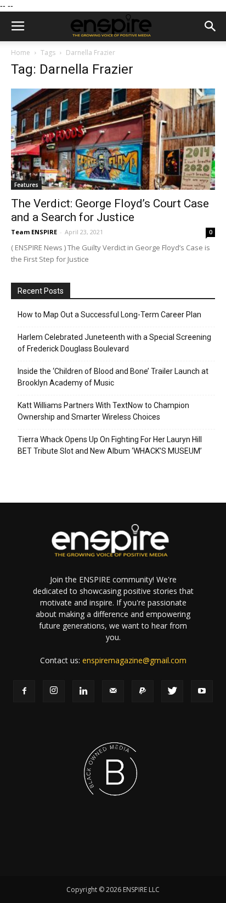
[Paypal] (143, 691)
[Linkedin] (83, 691)
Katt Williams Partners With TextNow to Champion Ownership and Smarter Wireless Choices (103, 411)
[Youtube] (202, 691)
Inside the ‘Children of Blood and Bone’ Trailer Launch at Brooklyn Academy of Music (113, 377)
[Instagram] (54, 691)
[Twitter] (172, 691)
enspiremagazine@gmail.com (134, 660)
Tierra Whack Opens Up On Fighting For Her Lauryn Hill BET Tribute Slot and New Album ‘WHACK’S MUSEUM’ (110, 445)
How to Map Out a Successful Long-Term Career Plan (109, 314)
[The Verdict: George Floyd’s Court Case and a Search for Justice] (113, 139)
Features (26, 185)
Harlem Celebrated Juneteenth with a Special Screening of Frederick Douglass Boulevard (114, 343)
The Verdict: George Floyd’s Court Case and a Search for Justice (110, 210)
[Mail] (113, 691)
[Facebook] (24, 691)
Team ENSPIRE (34, 232)
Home (20, 52)
